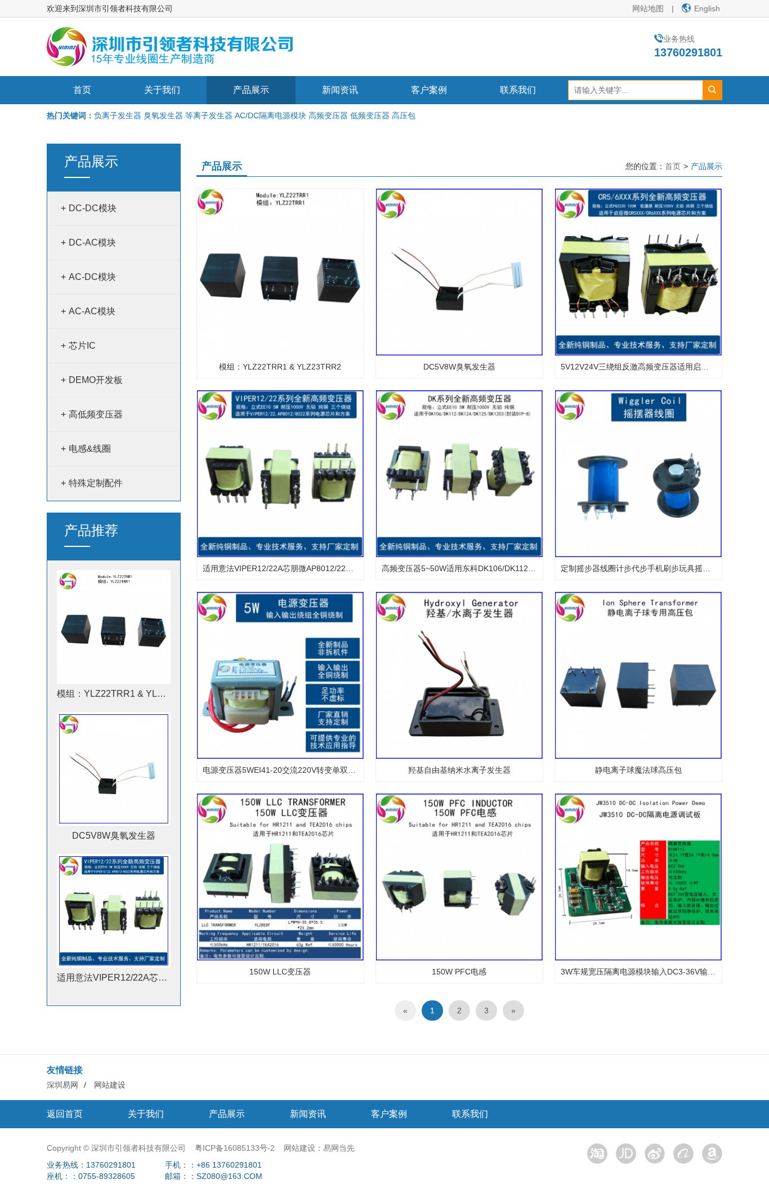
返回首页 (65, 1114)
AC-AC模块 (92, 311)
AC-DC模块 (92, 277)
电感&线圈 (90, 448)
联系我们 (518, 90)
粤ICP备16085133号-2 (235, 1147)
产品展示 (251, 90)
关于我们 (162, 90)
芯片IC (82, 345)
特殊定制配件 (96, 483)
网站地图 (648, 8)
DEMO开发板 (96, 380)
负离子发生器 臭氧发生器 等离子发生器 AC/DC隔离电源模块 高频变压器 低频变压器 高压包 (254, 115)
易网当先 (339, 1147)
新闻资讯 (340, 90)
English (707, 8)
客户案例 (429, 90)
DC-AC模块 (92, 242)
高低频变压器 (96, 414)
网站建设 (110, 1084)
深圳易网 (62, 1084)
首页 (82, 90)
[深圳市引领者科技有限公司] (170, 45)
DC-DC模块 (93, 208)
